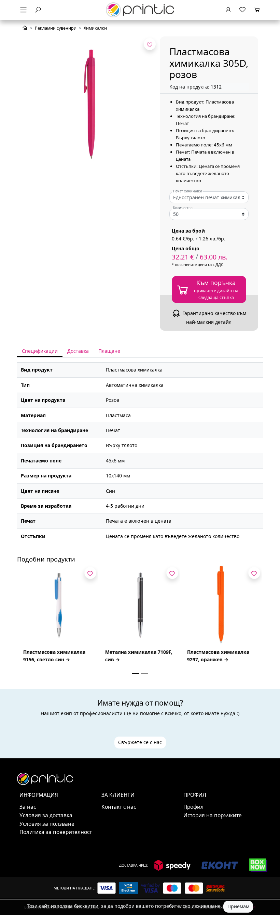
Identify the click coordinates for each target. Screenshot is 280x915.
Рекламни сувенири (55, 28)
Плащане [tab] (109, 351)
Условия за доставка (45, 815)
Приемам (238, 906)
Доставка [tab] (78, 351)
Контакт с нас (118, 806)
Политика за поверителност (55, 832)
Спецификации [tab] (40, 351)
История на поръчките (212, 815)
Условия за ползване (46, 823)
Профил (193, 806)
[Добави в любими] (150, 44)
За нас (27, 806)
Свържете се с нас (140, 742)
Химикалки (95, 28)
